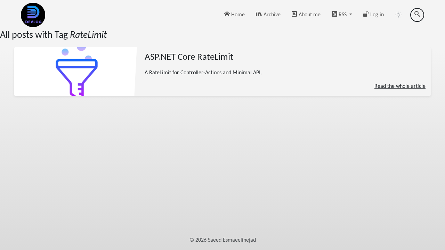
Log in (376, 15)
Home (237, 15)
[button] (398, 15)
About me (309, 15)
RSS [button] (342, 15)
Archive (271, 15)
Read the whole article (400, 86)
